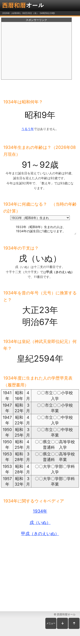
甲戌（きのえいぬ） (40, 533)
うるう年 (27, 129)
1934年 (40, 511)
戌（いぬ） (40, 522)
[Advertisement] (36, 51)
